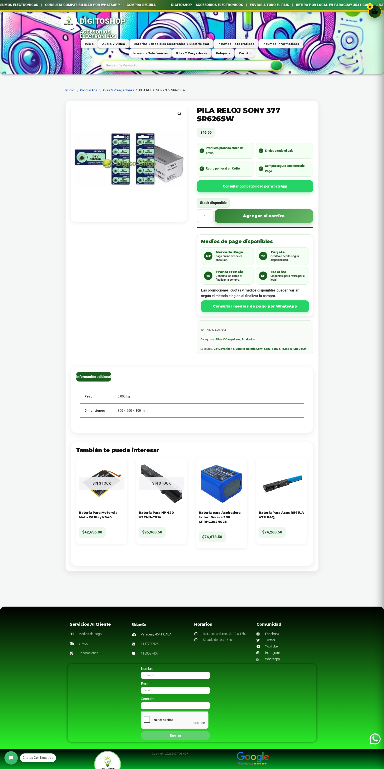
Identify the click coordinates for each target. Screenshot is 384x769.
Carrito (245, 53)
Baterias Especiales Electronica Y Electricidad (171, 44)
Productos (89, 90)
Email (145, 684)
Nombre (147, 669)
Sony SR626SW (282, 348)
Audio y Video (113, 44)
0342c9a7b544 (224, 348)
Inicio (89, 44)
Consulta (147, 699)
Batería (240, 348)
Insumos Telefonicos (150, 53)
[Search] (276, 65)
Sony (267, 348)
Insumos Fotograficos (236, 44)
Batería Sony (254, 348)
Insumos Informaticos (281, 44)
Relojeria (223, 53)
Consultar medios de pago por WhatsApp (255, 306)
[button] (180, 114)
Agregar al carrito (264, 216)
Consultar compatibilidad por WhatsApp (255, 186)
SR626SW (299, 348)
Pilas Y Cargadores (191, 53)
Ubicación (139, 625)
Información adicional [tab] (93, 377)
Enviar (175, 735)
